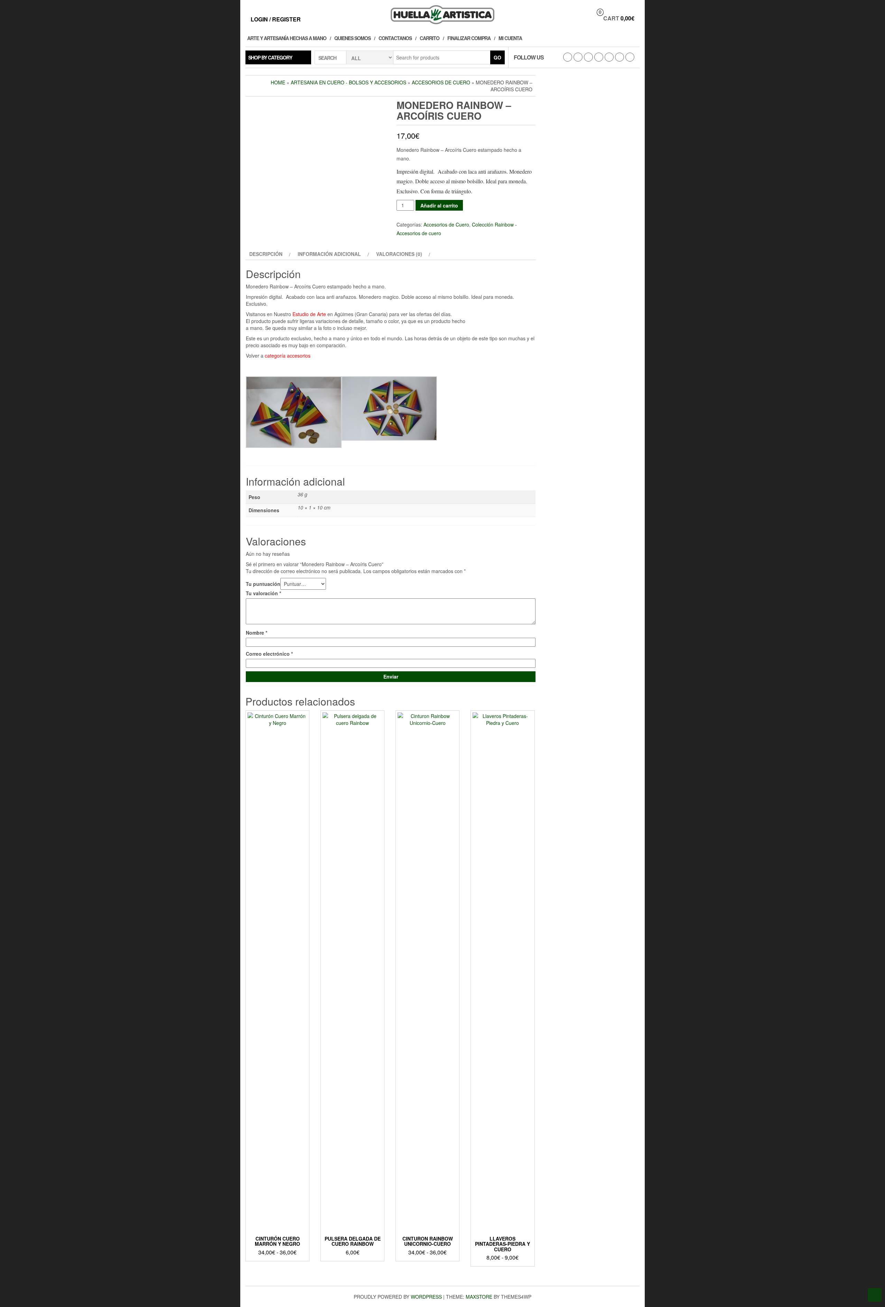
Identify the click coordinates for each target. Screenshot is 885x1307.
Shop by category (270, 57)
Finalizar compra (469, 38)
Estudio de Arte (309, 314)
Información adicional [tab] (329, 253)
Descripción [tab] (265, 253)
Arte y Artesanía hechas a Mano (286, 38)
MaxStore (479, 1296)
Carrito (429, 38)
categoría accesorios (287, 355)
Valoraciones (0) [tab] (399, 253)
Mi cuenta (510, 38)
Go (497, 57)
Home (278, 82)
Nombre (256, 632)
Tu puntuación (263, 583)
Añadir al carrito (439, 205)
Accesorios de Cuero (441, 82)
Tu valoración (263, 593)
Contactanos (395, 38)
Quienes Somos (352, 38)
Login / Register (276, 19)
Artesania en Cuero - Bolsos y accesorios (348, 82)
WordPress (426, 1296)
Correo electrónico (269, 653)
